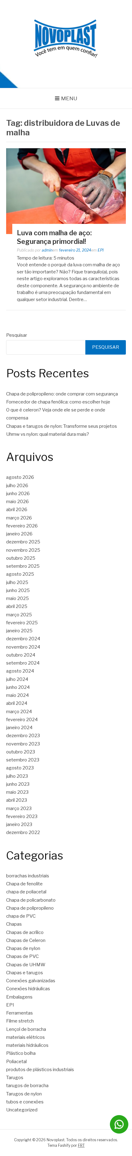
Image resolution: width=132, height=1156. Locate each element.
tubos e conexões (25, 1102)
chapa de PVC (21, 916)
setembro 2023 (22, 760)
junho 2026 (18, 493)
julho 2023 (17, 776)
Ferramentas (19, 1013)
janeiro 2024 (19, 727)
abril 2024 (16, 703)
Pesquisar (16, 335)
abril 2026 (16, 509)
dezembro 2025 (23, 542)
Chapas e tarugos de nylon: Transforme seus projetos (61, 426)
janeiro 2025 (19, 631)
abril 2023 (16, 800)
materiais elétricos (25, 1037)
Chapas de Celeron (25, 940)
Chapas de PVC (22, 956)
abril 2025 (16, 606)
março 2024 (19, 711)
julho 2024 (17, 679)
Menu (69, 98)
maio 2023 (17, 792)
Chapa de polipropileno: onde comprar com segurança (62, 394)
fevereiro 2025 (22, 623)
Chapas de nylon (23, 948)
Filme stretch (20, 1021)
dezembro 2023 (23, 735)
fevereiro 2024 (22, 719)
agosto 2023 (20, 768)
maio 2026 (17, 501)
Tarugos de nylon (24, 1094)
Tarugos (14, 1077)
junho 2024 (18, 687)
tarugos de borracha (27, 1085)
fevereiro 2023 (21, 816)
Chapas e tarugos (24, 972)
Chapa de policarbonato (31, 900)
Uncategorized (21, 1110)
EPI (100, 250)
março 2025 (19, 615)
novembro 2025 (23, 550)
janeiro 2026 (19, 534)
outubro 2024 (20, 655)
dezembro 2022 (23, 832)
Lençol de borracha (26, 1029)
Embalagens (19, 997)
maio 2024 (17, 695)
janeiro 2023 (19, 824)
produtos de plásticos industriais (40, 1069)
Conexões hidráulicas (28, 988)
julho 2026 (17, 485)
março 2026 (19, 518)
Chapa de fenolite (24, 884)
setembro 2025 (23, 566)
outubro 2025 (20, 558)
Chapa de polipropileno (30, 908)
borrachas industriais (27, 876)
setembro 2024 (23, 663)
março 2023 (19, 808)
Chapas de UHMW (25, 964)
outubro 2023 (20, 752)
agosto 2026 (20, 477)
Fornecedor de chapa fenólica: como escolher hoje (58, 402)
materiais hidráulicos (27, 1045)
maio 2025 (17, 598)
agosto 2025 (20, 574)
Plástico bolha (21, 1053)
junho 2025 (18, 590)
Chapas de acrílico (25, 932)
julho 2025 (17, 582)
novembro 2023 (23, 744)
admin (47, 250)
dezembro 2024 (23, 639)
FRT (81, 1145)
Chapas (14, 924)
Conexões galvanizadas (30, 980)
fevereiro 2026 (22, 526)
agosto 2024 (20, 671)
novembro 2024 (23, 647)
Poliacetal (16, 1061)
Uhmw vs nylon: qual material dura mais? (47, 434)
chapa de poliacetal (26, 892)
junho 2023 (17, 784)
